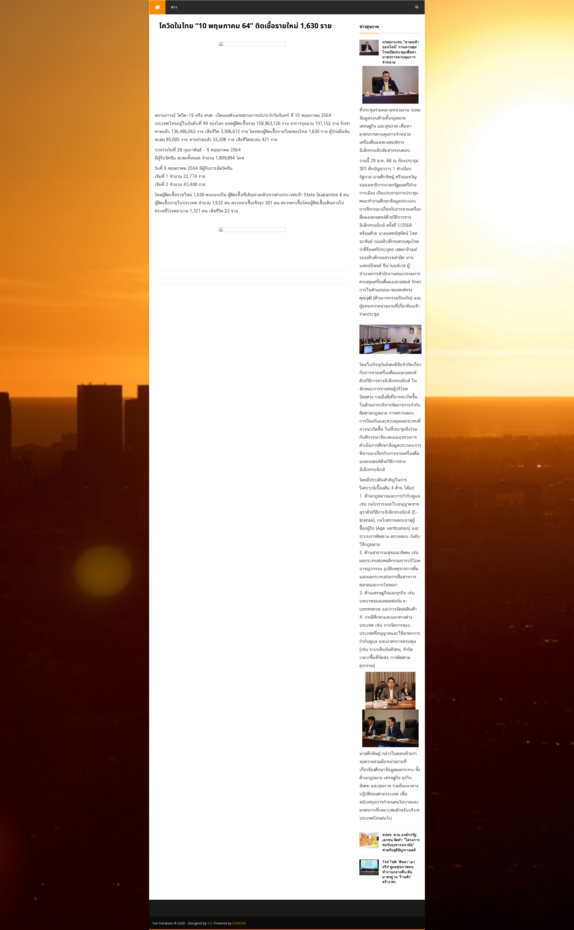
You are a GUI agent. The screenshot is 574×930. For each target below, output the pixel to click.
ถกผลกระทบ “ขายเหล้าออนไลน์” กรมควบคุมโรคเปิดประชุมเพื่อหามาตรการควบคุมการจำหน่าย (400, 52)
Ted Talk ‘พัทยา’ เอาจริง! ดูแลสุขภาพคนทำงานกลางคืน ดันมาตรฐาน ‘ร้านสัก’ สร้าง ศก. (398, 872)
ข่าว (174, 7)
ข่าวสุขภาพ (369, 26)
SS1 (210, 923)
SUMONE (239, 923)
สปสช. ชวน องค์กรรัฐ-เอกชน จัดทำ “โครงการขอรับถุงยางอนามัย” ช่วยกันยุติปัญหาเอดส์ (401, 842)
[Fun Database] (157, 7)
